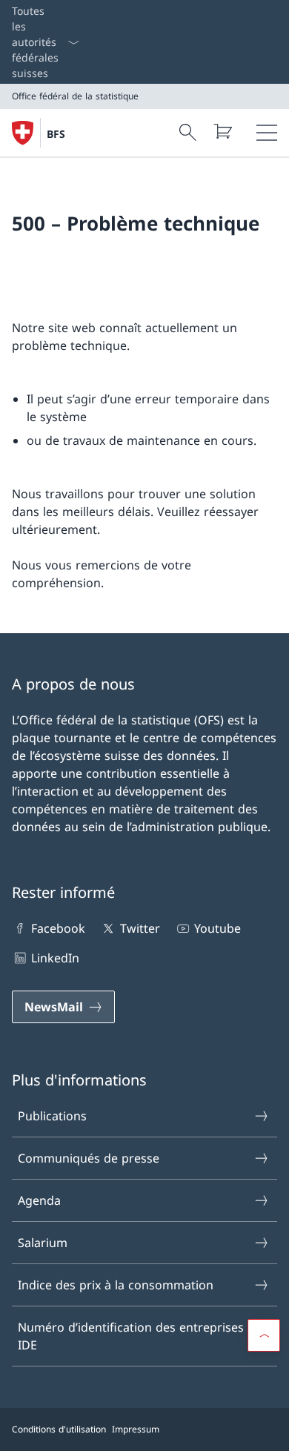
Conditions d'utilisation (59, 1429)
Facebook (58, 928)
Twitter (139, 928)
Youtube (217, 928)
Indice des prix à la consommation (115, 1285)
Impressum (135, 1429)
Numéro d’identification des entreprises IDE (131, 1336)
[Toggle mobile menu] (267, 133)
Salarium (42, 1242)
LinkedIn (55, 958)
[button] (264, 1335)
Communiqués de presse (88, 1158)
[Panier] (222, 131)
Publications (52, 1116)
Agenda (39, 1200)
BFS (56, 134)
